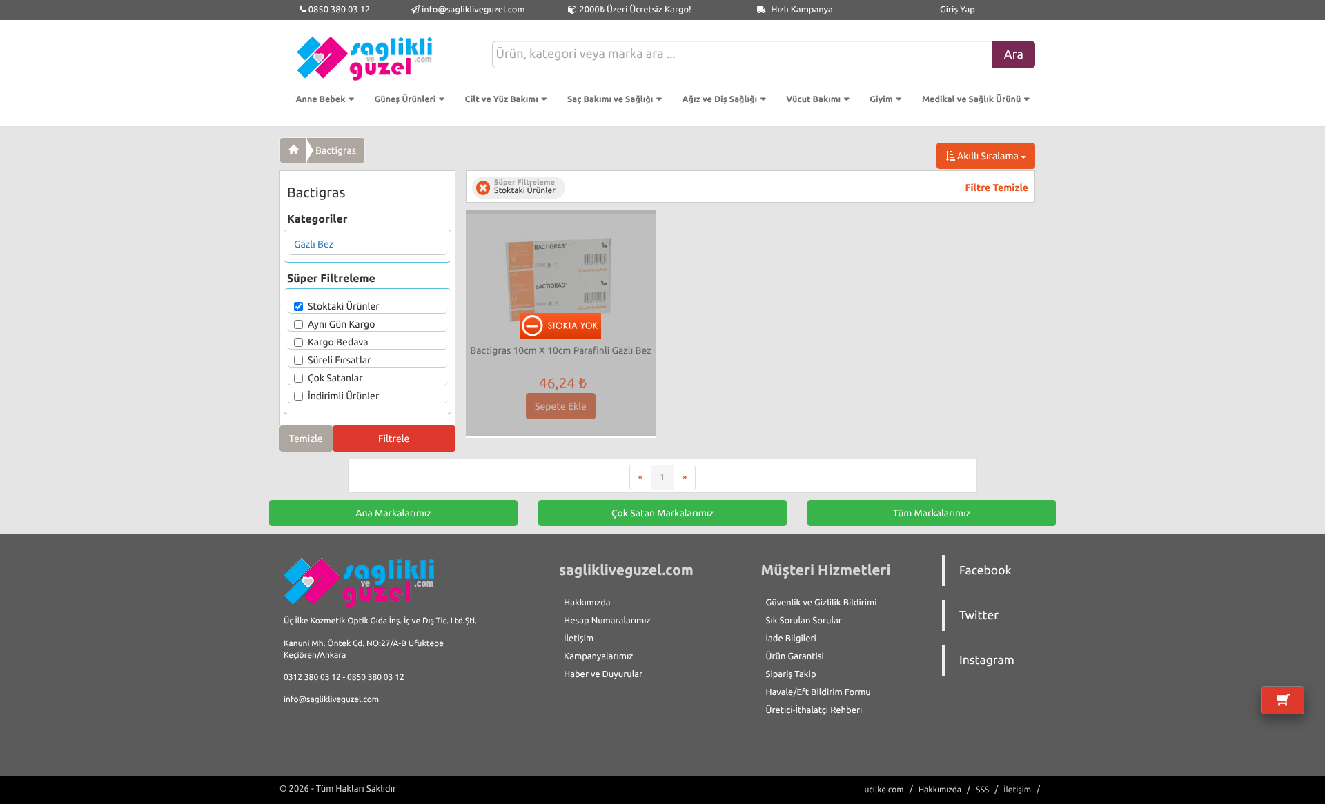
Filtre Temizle (996, 187)
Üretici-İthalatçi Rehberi (814, 710)
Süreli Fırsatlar (339, 359)
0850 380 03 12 (338, 9)
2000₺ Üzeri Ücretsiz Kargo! (634, 9)
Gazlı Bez (313, 244)
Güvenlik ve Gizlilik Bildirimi (821, 602)
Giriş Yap (957, 9)
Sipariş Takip (791, 674)
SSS (982, 789)
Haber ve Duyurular (603, 674)
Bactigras (335, 150)
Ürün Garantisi (795, 656)
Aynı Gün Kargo (341, 324)
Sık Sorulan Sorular (804, 620)
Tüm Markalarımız (932, 513)
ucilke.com (883, 789)
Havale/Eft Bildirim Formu (818, 692)
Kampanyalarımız (598, 656)
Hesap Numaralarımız (607, 620)
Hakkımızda (587, 602)
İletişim (578, 638)
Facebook (985, 570)
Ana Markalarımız (393, 513)
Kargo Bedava (338, 342)
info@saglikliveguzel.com (473, 9)
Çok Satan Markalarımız (662, 513)
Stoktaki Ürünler (344, 306)
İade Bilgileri (791, 638)
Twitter (979, 615)
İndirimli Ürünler (343, 395)
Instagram (986, 660)
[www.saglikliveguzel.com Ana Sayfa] (293, 150)
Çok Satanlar (335, 377)
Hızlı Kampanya (801, 9)
